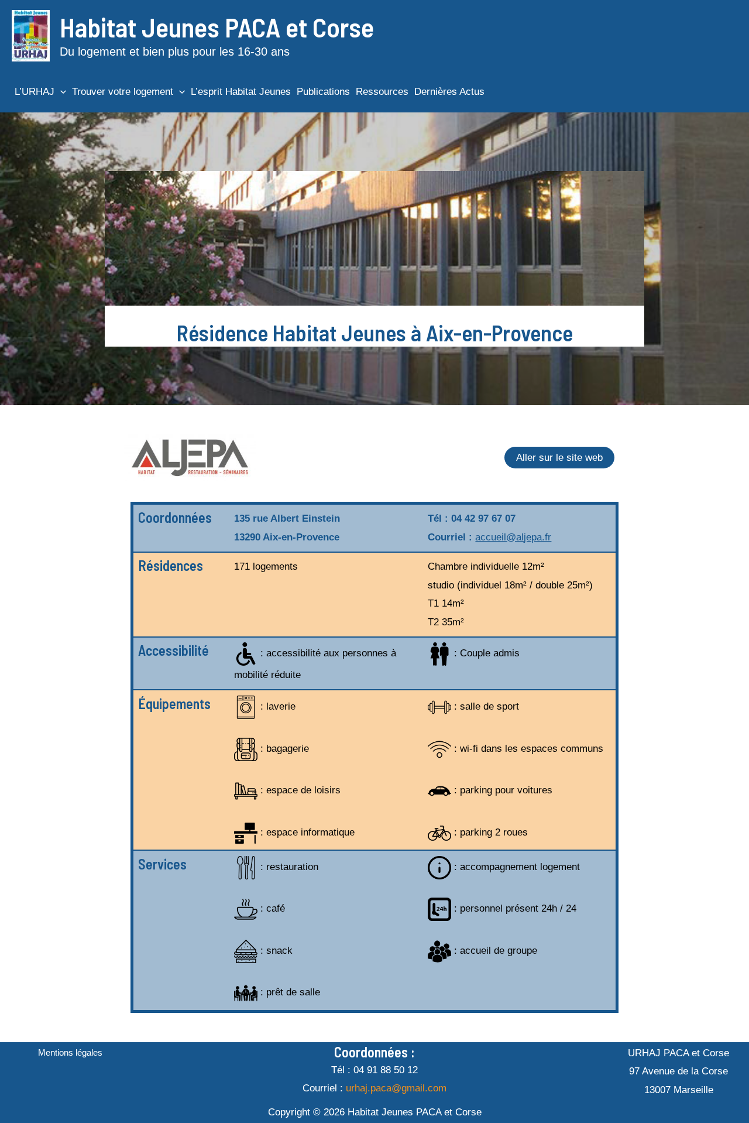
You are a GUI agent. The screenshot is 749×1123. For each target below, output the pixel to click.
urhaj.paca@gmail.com (396, 1088)
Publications (323, 91)
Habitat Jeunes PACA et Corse (217, 27)
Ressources (382, 91)
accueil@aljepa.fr (513, 537)
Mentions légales (70, 1052)
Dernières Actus (449, 91)
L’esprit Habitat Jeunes (241, 91)
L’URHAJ (34, 91)
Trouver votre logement (122, 91)
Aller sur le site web (559, 457)
